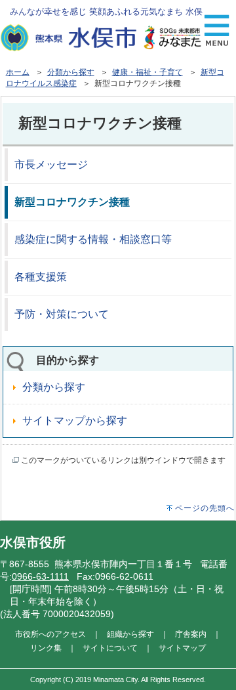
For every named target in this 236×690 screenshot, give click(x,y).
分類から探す (70, 72)
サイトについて (110, 647)
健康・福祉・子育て (147, 72)
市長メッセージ (51, 164)
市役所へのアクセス (50, 634)
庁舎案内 (190, 634)
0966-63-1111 (40, 576)
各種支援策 (40, 276)
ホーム (18, 72)
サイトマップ (182, 647)
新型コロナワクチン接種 (72, 201)
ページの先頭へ (205, 508)
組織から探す (130, 634)
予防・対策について (61, 314)
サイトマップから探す (74, 420)
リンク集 (46, 647)
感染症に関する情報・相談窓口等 (93, 239)
